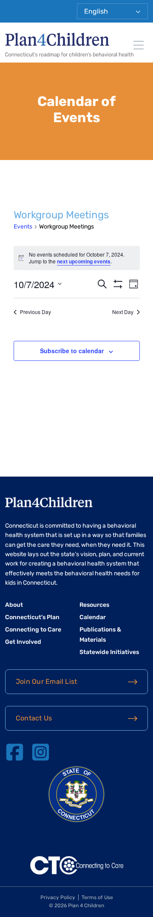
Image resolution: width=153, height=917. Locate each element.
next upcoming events (83, 261)
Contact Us (34, 718)
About (14, 604)
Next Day (122, 312)
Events (23, 226)
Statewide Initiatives (109, 652)
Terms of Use (97, 897)
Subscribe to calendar (72, 350)
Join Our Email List (46, 681)
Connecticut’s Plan (32, 617)
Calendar (92, 617)
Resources (94, 604)
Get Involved (23, 642)
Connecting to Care (33, 629)
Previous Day (35, 312)
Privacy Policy (57, 897)
